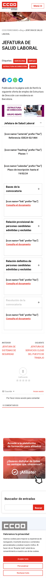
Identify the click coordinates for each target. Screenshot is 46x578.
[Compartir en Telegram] (20, 80)
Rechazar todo (23, 573)
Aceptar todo (23, 559)
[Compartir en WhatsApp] (15, 80)
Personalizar (23, 566)
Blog (22, 30)
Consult (10, 244)
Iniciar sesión (38, 391)
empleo (32, 61)
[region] (23, 554)
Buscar (38, 508)
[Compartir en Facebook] (4, 80)
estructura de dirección (15, 66)
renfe (33, 66)
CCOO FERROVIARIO (10, 30)
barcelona (20, 61)
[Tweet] (9, 80)
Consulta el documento (18, 205)
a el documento (22, 244)
